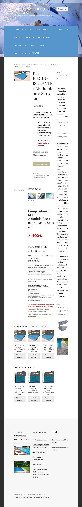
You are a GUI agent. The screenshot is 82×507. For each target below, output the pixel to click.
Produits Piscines (38, 464)
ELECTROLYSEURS (20, 45)
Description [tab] (19, 190)
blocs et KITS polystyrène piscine (32, 65)
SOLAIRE (33, 45)
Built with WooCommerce (42, 497)
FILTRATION (27, 30)
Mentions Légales (39, 452)
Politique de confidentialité (23, 497)
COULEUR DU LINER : (40, 152)
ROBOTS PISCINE (41, 30)
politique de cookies (39, 440)
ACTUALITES (34, 53)
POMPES (17, 37)
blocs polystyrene (20, 53)
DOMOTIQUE (29, 37)
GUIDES (43, 45)
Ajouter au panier (41, 164)
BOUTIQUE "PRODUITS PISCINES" (30, 10)
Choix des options (19, 356)
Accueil (16, 30)
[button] (27, 73)
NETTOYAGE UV (44, 37)
